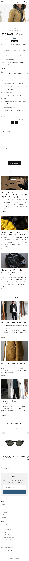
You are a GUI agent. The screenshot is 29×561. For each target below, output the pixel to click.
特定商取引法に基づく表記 (7, 537)
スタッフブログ (5, 524)
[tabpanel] (14, 446)
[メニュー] (2, 2)
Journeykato (10, 25)
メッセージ (4, 148)
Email (3, 141)
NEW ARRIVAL (5, 507)
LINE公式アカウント (6, 539)
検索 (2, 527)
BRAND (3, 509)
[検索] (27, 2)
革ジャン (19, 30)
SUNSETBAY (16, 25)
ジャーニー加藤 (12, 28)
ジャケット (5, 28)
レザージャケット (12, 30)
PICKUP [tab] (17, 428)
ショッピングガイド (6, 529)
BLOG (2, 514)
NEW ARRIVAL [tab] (9, 428)
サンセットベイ (23, 25)
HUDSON (4, 25)
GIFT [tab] (22, 428)
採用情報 (3, 532)
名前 (2, 135)
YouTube (3, 517)
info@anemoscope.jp (7, 547)
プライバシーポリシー (6, 534)
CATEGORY (4, 512)
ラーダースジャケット (20, 28)
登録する (15, 491)
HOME (3, 504)
